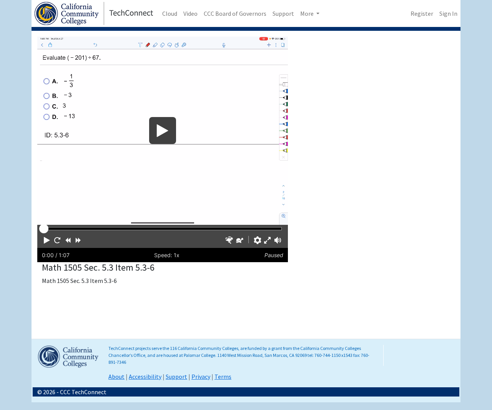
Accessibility (145, 376)
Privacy (200, 376)
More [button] (307, 13)
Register (422, 13)
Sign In (448, 13)
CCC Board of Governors (235, 13)
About (116, 376)
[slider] (43, 228)
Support (283, 13)
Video (190, 13)
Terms (222, 376)
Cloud (169, 13)
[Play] (162, 131)
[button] (47, 240)
